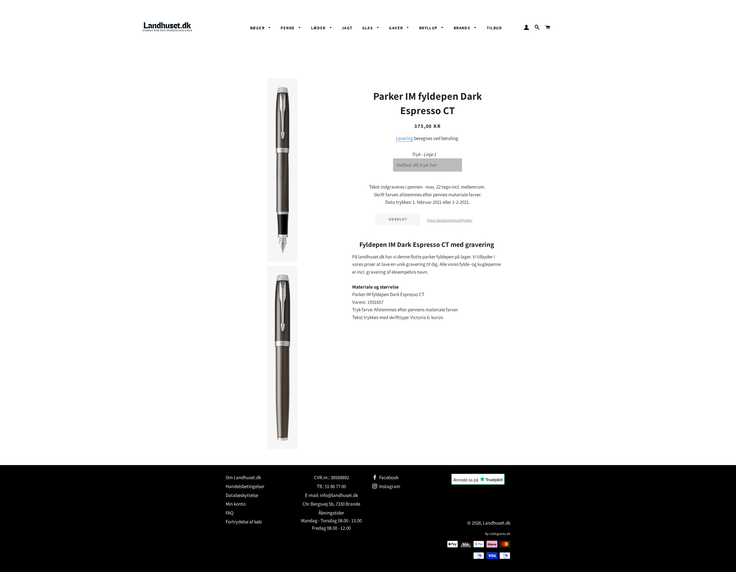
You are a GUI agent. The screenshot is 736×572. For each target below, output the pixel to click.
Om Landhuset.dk (243, 477)
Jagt (347, 27)
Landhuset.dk (496, 523)
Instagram (389, 486)
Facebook (388, 477)
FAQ (229, 513)
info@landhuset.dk (339, 495)
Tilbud (494, 27)
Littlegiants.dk (499, 533)
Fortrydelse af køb (244, 522)
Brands (463, 27)
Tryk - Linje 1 (424, 154)
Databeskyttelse (242, 495)
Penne (288, 27)
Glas (368, 27)
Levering (404, 138)
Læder (319, 27)
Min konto (236, 504)
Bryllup (429, 27)
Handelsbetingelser (245, 486)
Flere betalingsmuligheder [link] (449, 220)
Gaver (396, 27)
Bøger (258, 27)
